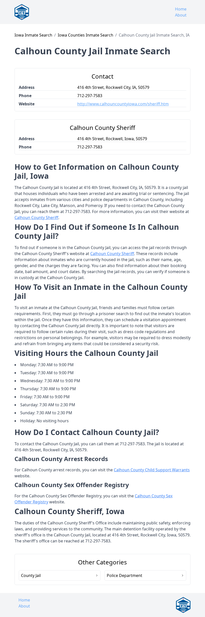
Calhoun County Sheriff (36, 217)
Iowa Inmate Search (33, 35)
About (180, 15)
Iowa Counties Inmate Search (85, 35)
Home (180, 9)
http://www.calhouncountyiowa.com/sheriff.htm (123, 104)
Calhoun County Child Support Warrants (152, 470)
